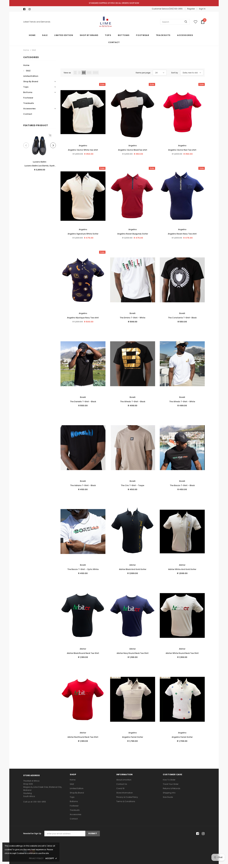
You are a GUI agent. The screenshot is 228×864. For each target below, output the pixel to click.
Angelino (83, 145)
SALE (34, 50)
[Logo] (105, 21)
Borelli (132, 313)
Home (26, 50)
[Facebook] (25, 9)
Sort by (174, 72)
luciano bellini (39, 161)
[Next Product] (53, 145)
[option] (39, 153)
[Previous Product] (26, 145)
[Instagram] (30, 9)
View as (67, 72)
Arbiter (132, 565)
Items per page (143, 72)
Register (191, 8)
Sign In (202, 8)
